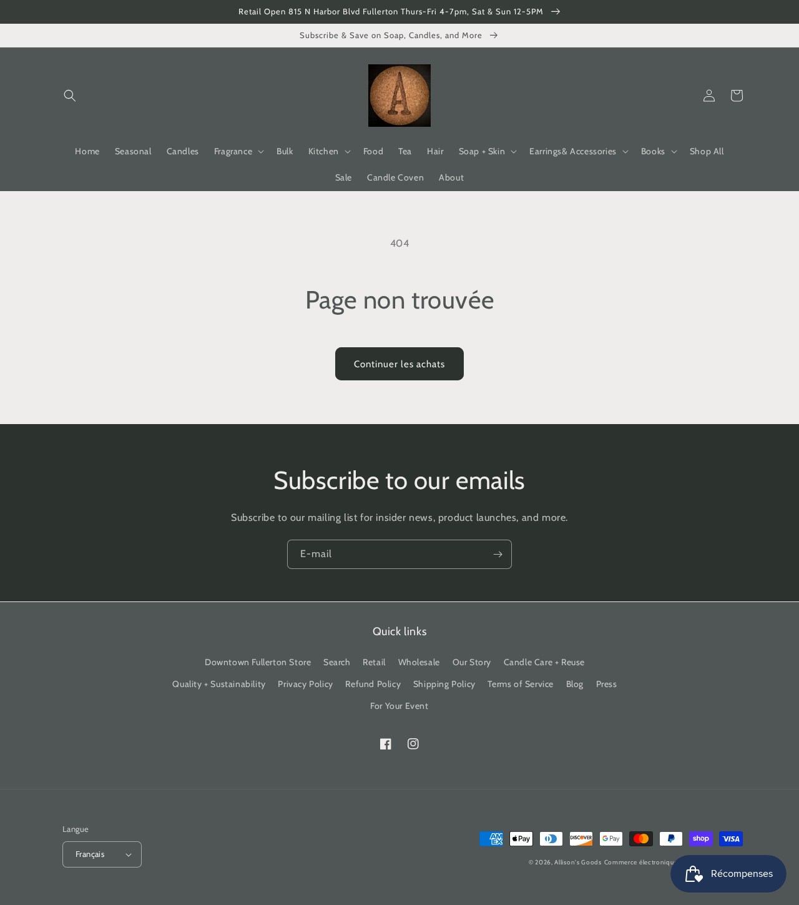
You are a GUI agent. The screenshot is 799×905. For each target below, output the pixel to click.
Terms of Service (521, 684)
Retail (374, 662)
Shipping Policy (444, 684)
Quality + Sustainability (218, 684)
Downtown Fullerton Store (258, 662)
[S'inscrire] (497, 554)
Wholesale (419, 662)
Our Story (472, 662)
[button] (70, 95)
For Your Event (399, 705)
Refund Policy (373, 684)
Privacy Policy (305, 684)
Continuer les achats (399, 364)
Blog (575, 684)
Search (337, 662)
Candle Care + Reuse (544, 662)
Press (606, 684)
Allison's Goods (578, 862)
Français (90, 854)
